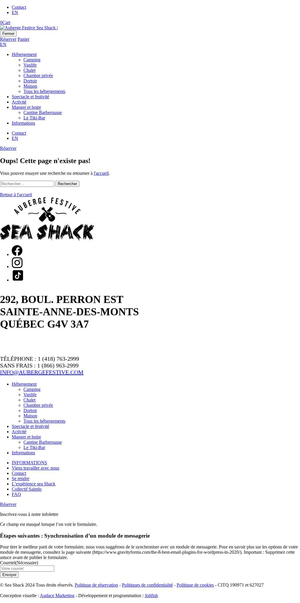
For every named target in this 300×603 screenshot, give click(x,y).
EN (15, 12)
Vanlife (30, 64)
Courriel (19, 562)
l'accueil (101, 173)
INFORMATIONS (29, 462)
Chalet (29, 70)
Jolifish (151, 595)
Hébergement (24, 54)
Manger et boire (26, 107)
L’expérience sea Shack (33, 483)
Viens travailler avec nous (35, 467)
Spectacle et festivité (30, 96)
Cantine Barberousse (42, 112)
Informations (23, 123)
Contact (19, 7)
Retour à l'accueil (16, 194)
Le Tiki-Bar (34, 117)
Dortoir (30, 80)
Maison (30, 86)
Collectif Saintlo (27, 489)
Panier (23, 39)
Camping (31, 59)
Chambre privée (38, 75)
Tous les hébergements (44, 91)
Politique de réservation (96, 584)
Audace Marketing (57, 595)
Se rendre (20, 478)
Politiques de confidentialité (147, 584)
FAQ (16, 494)
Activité (19, 101)
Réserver (8, 39)
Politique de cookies (195, 584)
